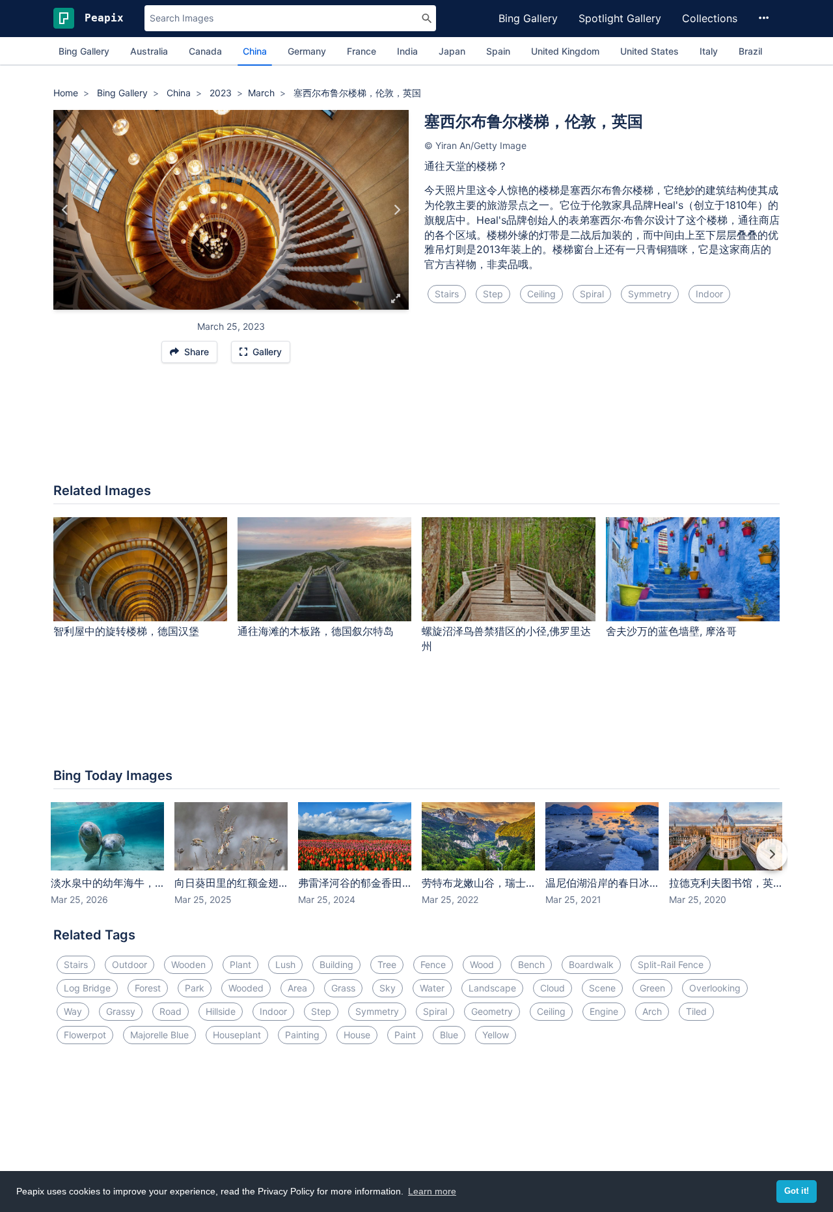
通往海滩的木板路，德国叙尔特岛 (316, 631)
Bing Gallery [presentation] (84, 51)
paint (405, 1034)
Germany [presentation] (307, 51)
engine (604, 1011)
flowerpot (85, 1034)
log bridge (87, 987)
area (297, 987)
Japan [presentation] (452, 51)
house (357, 1034)
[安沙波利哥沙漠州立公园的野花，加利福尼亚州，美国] (397, 210)
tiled (696, 1011)
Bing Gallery (528, 18)
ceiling (541, 293)
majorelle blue (159, 1034)
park (194, 987)
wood (482, 964)
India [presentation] (407, 51)
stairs (447, 293)
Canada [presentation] (205, 51)
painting (302, 1034)
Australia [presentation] (149, 51)
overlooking (715, 987)
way (73, 1011)
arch (652, 1011)
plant (240, 964)
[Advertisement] (416, 429)
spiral (592, 293)
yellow (495, 1034)
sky (387, 987)
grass (343, 987)
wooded (246, 987)
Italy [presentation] (709, 51)
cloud (552, 987)
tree (386, 964)
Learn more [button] (432, 1191)
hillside (221, 1011)
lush (285, 964)
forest (148, 987)
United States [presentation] (649, 51)
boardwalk (591, 964)
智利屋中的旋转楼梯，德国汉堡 (126, 631)
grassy (120, 1011)
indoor (709, 293)
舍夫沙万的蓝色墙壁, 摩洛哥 (671, 631)
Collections (709, 18)
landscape (492, 987)
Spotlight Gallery (620, 18)
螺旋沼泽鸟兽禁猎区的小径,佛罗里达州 (506, 639)
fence (433, 964)
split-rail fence (670, 964)
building (336, 964)
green (652, 987)
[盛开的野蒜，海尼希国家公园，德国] (65, 210)
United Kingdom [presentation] (565, 51)
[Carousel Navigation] (416, 863)
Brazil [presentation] (750, 51)
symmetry (650, 293)
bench (531, 964)
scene (602, 987)
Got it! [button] (796, 1191)
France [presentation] (361, 51)
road (170, 1011)
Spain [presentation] (498, 51)
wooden (188, 964)
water (432, 987)
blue (449, 1034)
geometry (492, 1011)
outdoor (129, 964)
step (493, 293)
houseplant (237, 1034)
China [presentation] (255, 51)
